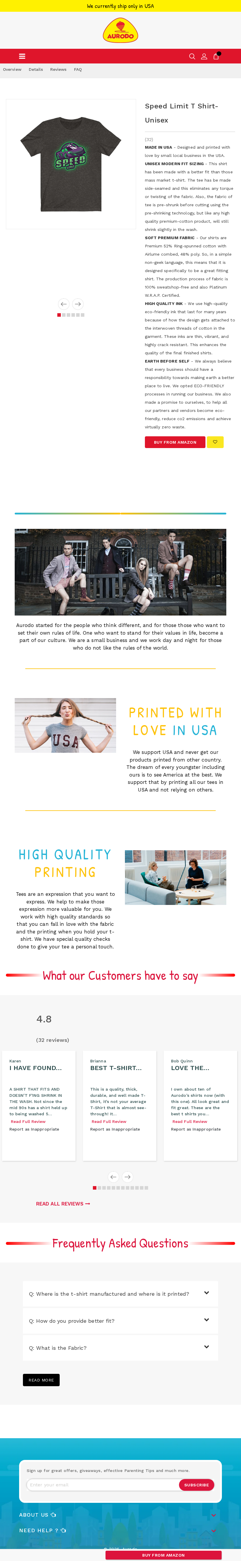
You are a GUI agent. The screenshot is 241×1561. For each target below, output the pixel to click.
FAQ (78, 69)
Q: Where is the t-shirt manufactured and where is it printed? (109, 1294)
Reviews (58, 69)
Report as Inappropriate (34, 1129)
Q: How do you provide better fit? (72, 1321)
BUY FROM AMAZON (163, 1555)
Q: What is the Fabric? (58, 1348)
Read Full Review (28, 1121)
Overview (12, 69)
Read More (41, 1380)
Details (36, 69)
